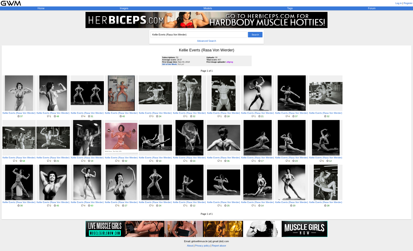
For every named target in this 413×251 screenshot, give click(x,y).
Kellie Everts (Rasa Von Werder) (19, 113)
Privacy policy (202, 245)
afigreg (230, 62)
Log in (398, 3)
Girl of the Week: (169, 64)
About (190, 245)
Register (408, 3)
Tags (290, 8)
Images (124, 8)
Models (208, 8)
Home (41, 8)
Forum (371, 8)
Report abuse (219, 245)
